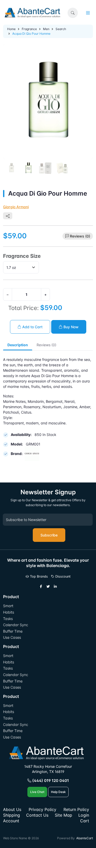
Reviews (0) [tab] (46, 345)
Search (61, 29)
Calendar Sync (15, 625)
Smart (8, 606)
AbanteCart (84, 838)
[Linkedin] (55, 586)
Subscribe (49, 535)
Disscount (62, 576)
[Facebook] (41, 586)
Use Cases (12, 637)
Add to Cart (31, 327)
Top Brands (38, 576)
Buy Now (70, 327)
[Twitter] (48, 586)
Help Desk (58, 792)
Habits (8, 612)
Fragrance (29, 29)
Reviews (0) (80, 236)
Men (46, 29)
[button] (73, 13)
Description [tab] (17, 345)
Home (11, 29)
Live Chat (37, 792)
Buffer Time (13, 631)
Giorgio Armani (16, 207)
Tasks (8, 618)
